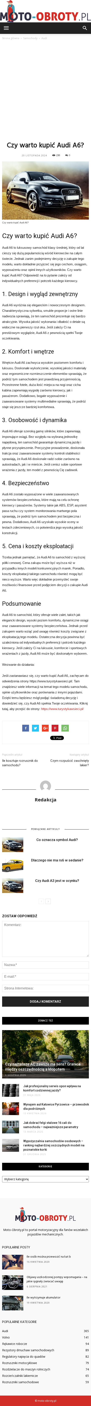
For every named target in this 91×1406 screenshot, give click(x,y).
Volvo (6, 1337)
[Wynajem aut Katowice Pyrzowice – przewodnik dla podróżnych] (10, 1108)
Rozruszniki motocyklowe (19, 1363)
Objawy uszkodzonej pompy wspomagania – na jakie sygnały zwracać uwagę (57, 1279)
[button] (85, 28)
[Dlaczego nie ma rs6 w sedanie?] (12, 865)
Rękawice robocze (14, 1344)
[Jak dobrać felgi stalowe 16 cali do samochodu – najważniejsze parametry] (10, 1127)
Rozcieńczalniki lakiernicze (20, 1376)
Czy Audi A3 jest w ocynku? (57, 880)
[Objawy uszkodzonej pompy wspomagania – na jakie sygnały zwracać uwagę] (12, 1282)
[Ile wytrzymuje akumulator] (12, 1303)
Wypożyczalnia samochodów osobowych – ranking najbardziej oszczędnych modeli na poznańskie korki (53, 1145)
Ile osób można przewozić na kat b (49, 1256)
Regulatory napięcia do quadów (23, 1356)
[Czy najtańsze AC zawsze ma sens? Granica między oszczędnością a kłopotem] (45, 1054)
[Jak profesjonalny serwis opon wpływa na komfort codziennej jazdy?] (10, 1090)
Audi (5, 1331)
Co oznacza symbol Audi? (57, 840)
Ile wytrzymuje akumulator (43, 1297)
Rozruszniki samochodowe (20, 1382)
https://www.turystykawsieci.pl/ (62, 709)
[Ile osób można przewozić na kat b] (12, 1262)
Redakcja (46, 799)
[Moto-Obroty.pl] (45, 11)
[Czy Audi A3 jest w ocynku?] (12, 885)
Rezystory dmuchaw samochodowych (28, 1350)
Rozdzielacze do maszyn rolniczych (26, 1369)
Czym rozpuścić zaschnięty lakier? (69, 763)
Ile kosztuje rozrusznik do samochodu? (20, 763)
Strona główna (10, 38)
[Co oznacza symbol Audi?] (12, 844)
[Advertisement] (45, 90)
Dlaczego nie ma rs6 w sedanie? (57, 860)
